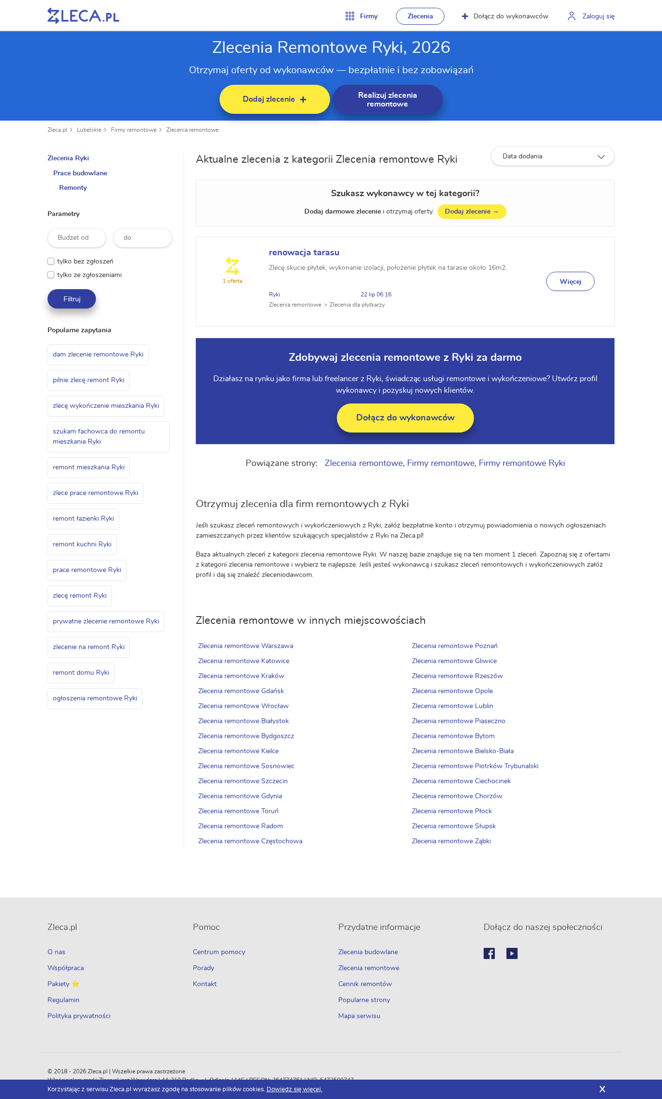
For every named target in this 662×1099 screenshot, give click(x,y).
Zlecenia (420, 16)
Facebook (489, 953)
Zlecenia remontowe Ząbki (451, 841)
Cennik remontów (365, 984)
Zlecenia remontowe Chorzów (457, 796)
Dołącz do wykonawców (511, 16)
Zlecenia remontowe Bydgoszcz (246, 736)
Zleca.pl (57, 130)
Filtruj (71, 299)
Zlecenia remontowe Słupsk (454, 826)
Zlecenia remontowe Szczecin (243, 781)
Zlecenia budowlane (368, 952)
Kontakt (205, 984)
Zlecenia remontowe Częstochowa (250, 841)
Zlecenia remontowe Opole (452, 691)
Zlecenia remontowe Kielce (238, 751)
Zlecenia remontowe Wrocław (243, 706)
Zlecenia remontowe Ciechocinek (461, 781)
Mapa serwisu (359, 1016)
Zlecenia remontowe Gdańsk (241, 691)
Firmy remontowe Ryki (522, 463)
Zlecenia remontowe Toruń (238, 811)
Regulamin (63, 1000)
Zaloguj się (599, 16)
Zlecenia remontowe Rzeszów (457, 676)
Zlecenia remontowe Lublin (452, 706)
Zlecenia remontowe (192, 130)
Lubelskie (89, 130)
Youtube (512, 953)
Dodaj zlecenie (472, 211)
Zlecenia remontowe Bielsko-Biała (463, 751)
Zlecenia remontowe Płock (452, 811)
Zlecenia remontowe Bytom (453, 736)
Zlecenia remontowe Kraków (241, 676)
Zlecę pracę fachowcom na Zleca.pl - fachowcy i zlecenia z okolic (83, 16)
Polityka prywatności (78, 1016)
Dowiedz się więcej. (294, 1089)
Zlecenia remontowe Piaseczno (458, 721)
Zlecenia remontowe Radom (240, 826)
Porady (203, 968)
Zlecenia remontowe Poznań (455, 646)
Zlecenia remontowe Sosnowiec (246, 766)
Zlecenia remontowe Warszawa (245, 646)
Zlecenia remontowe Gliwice (454, 661)
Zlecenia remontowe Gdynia (240, 796)
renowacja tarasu (304, 252)
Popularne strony (364, 1000)
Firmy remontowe (134, 130)
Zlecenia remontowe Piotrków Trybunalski (475, 766)
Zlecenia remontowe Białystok (243, 721)
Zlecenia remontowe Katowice (243, 661)
